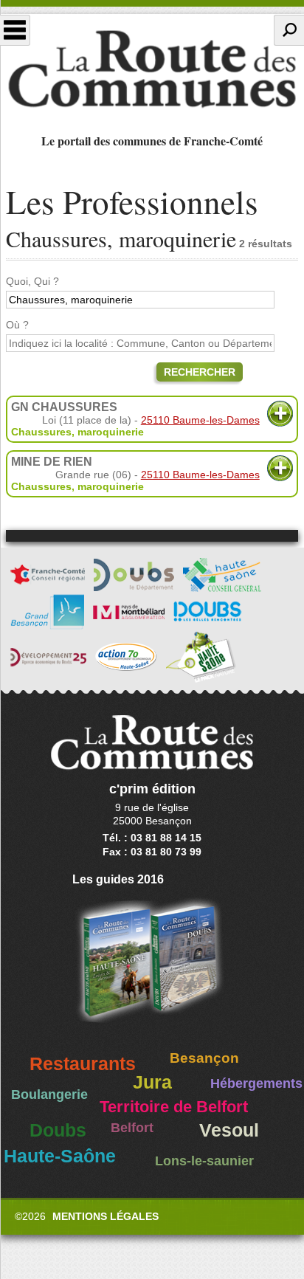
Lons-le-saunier (204, 1161)
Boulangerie (49, 1094)
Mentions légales (105, 1216)
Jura (152, 1082)
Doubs (58, 1130)
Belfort (132, 1127)
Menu (15, 30)
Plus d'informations (280, 414)
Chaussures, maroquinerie (77, 432)
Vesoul (229, 1130)
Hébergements (256, 1083)
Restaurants (83, 1064)
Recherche (289, 30)
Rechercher (199, 372)
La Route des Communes (152, 69)
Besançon (204, 1058)
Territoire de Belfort (174, 1107)
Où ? (17, 325)
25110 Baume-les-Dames (200, 420)
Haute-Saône (60, 1156)
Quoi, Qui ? (32, 281)
